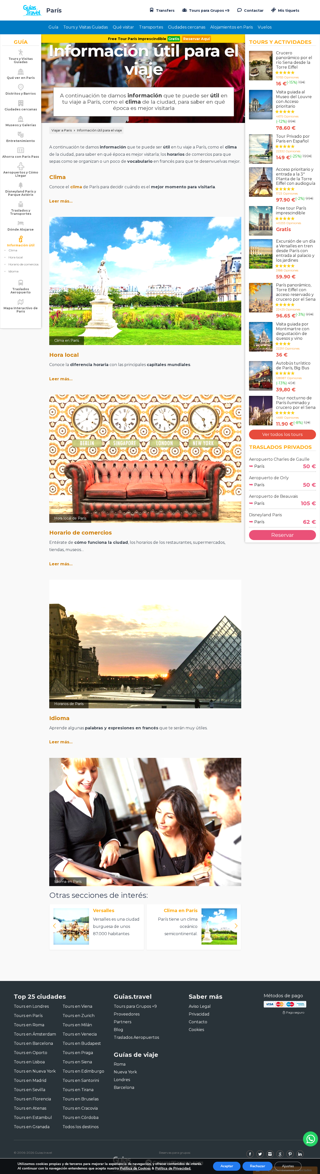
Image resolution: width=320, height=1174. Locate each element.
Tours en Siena (77, 1062)
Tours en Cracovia (80, 1108)
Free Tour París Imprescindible (137, 39)
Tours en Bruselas (80, 1099)
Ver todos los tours (282, 434)
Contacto (198, 1022)
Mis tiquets (288, 10)
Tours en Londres (31, 1006)
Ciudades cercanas (186, 27)
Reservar (282, 535)
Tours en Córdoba (80, 1117)
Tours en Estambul (33, 1117)
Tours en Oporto (30, 1052)
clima (76, 187)
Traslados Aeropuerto (20, 290)
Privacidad (199, 1014)
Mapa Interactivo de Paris (21, 309)
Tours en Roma (29, 1025)
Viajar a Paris (62, 130)
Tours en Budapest (81, 1043)
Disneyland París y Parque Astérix (20, 193)
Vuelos (265, 27)
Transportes (151, 27)
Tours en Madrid (30, 1080)
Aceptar (226, 1166)
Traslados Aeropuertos (136, 1037)
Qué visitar (123, 27)
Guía (53, 27)
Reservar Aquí (196, 39)
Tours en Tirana (78, 1089)
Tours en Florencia (32, 1099)
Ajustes (288, 1166)
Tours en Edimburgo (83, 1071)
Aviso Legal (200, 1006)
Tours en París (28, 1015)
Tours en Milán (77, 1025)
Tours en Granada (32, 1126)
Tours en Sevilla (29, 1089)
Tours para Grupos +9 (209, 10)
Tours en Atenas (30, 1108)
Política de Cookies (135, 1168)
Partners (122, 1022)
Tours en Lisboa (29, 1062)
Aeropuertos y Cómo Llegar (20, 174)
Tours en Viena (77, 1006)
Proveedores (127, 1014)
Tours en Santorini (80, 1080)
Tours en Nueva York (35, 1071)
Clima (12, 250)
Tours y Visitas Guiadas (85, 27)
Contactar (253, 10)
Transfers (164, 10)
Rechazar (257, 1166)
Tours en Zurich (78, 1015)
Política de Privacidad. (173, 1168)
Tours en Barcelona (33, 1043)
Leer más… (60, 201)
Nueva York (125, 1072)
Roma (120, 1064)
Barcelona (124, 1087)
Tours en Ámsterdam (35, 1034)
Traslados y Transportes (20, 212)
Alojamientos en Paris (231, 27)
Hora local (15, 257)
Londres (122, 1079)
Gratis (173, 39)
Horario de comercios (23, 264)
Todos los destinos (80, 1126)
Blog (118, 1029)
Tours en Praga (77, 1052)
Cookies (196, 1029)
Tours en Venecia (79, 1034)
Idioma (13, 271)
